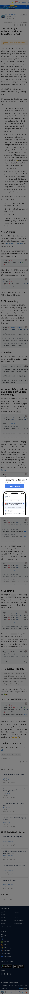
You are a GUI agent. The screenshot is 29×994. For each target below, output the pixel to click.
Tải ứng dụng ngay (14, 486)
